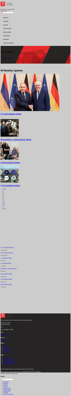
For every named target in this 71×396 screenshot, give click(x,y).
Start (4, 189)
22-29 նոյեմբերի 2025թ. (10, 162)
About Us (5, 17)
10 (4, 201)
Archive (5, 352)
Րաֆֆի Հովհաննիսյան (10, 362)
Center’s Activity (7, 349)
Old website (6, 350)
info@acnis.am (4, 335)
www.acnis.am (4, 340)
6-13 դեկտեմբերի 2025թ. (11, 114)
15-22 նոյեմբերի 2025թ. (10, 185)
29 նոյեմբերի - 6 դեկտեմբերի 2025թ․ (16, 139)
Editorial (5, 21)
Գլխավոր (6, 382)
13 (4, 205)
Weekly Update (7, 32)
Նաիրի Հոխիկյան (8, 359)
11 (4, 202)
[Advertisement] (35, 228)
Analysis (5, 24)
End (4, 208)
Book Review (6, 35)
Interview (6, 39)
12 (4, 204)
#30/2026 (5, 357)
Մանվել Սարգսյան (8, 360)
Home (4, 56)
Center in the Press (8, 43)
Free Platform (7, 28)
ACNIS (16, 373)
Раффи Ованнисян (8, 364)
